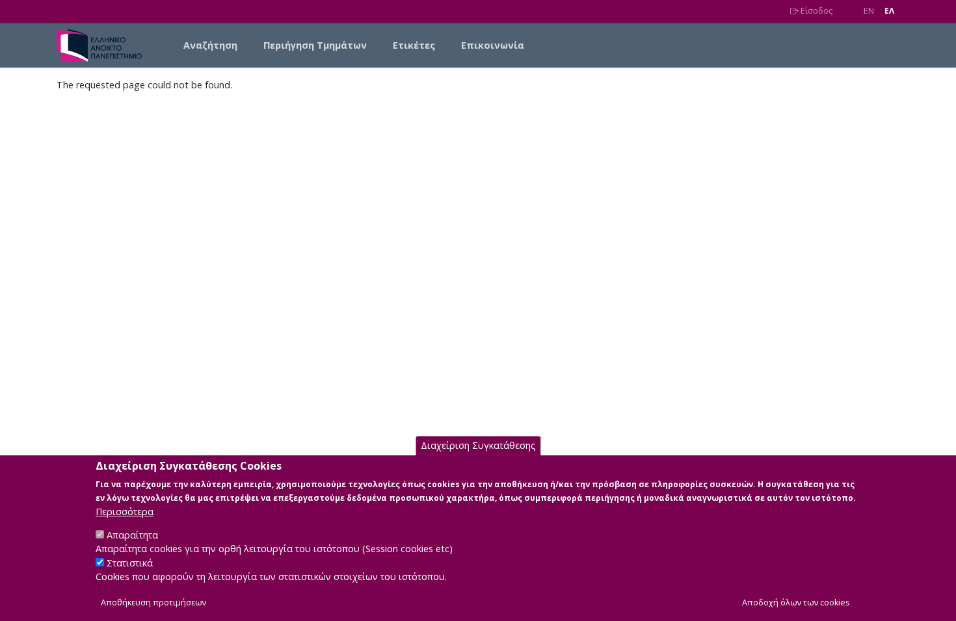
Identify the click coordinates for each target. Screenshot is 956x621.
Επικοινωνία (492, 45)
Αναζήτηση (210, 45)
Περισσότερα (124, 511)
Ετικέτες (414, 45)
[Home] (104, 45)
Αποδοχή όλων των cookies (796, 602)
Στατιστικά (130, 563)
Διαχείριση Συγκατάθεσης (478, 445)
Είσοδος (815, 10)
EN (869, 10)
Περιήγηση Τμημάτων (315, 45)
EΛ (889, 10)
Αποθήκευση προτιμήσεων (153, 602)
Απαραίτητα (132, 534)
